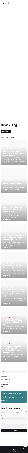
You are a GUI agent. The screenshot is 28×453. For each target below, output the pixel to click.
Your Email (3, 423)
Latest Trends (4, 379)
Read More (5, 163)
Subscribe (14, 430)
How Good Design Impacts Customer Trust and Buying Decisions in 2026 (13, 153)
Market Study (4, 384)
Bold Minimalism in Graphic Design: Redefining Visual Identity (13, 322)
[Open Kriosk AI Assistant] (25, 445)
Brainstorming (4, 382)
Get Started (5, 131)
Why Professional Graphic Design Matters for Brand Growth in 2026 (12, 209)
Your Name (3, 415)
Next (8, 366)
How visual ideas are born (12, 183)
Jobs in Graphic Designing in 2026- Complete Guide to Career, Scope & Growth (13, 238)
